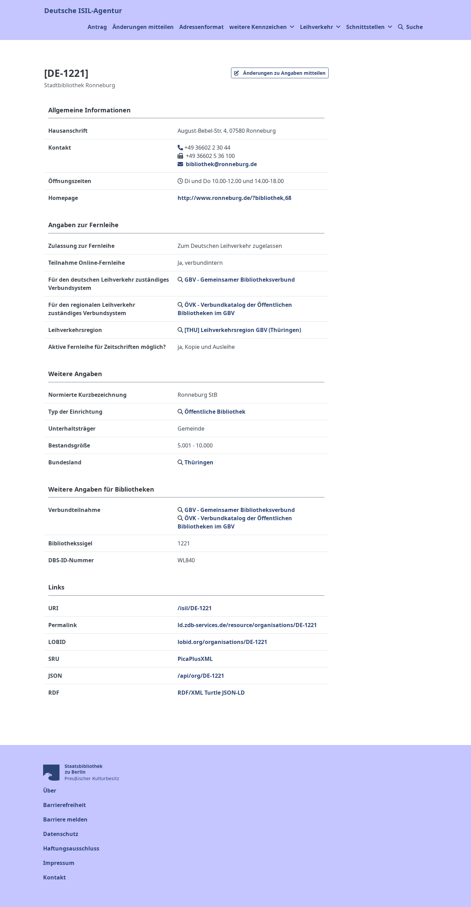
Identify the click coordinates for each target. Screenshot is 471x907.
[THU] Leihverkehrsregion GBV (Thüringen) (242, 330)
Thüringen (198, 462)
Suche (414, 27)
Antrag (97, 27)
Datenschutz (60, 834)
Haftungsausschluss (71, 848)
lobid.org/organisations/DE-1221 (222, 642)
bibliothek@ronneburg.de (220, 164)
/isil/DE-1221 (195, 608)
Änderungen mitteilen (143, 27)
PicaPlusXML (195, 659)
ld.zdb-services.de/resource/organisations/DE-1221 (247, 625)
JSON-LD (233, 692)
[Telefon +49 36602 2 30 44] (181, 147)
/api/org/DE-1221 (201, 675)
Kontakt (54, 877)
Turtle (212, 692)
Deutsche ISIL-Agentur (83, 10)
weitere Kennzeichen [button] (258, 27)
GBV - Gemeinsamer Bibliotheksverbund (239, 279)
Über (49, 790)
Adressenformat (201, 27)
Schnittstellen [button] (365, 27)
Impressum (58, 863)
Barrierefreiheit (64, 805)
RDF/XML (190, 692)
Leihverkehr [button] (316, 27)
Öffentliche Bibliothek (214, 411)
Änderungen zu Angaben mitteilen (283, 73)
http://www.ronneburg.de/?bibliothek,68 (234, 198)
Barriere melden (65, 819)
